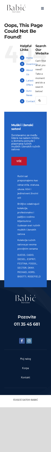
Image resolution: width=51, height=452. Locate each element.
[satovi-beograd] (25, 295)
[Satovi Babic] (16, 4)
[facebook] (22, 341)
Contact (30, 101)
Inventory (31, 63)
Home (29, 57)
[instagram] (29, 341)
